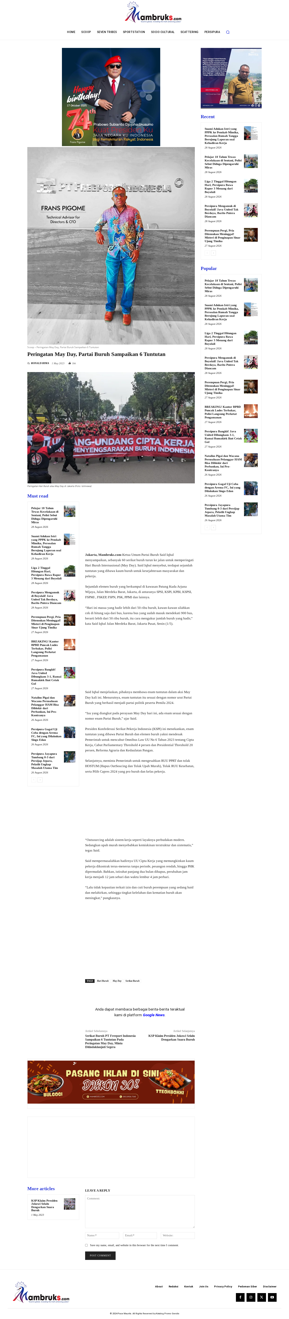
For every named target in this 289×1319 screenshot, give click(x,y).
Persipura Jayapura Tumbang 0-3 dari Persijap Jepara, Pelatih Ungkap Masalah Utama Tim (44, 760)
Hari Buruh (103, 981)
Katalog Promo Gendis (167, 1313)
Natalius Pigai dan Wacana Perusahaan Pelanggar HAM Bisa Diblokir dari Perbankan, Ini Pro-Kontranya (223, 463)
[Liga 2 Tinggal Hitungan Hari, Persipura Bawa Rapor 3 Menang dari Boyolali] (69, 571)
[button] (227, 32)
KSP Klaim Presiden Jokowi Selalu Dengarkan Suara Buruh (44, 1205)
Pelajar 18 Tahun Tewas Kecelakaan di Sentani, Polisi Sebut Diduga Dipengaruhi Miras (44, 515)
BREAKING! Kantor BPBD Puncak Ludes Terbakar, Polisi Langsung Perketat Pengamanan (45, 648)
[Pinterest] (182, 362)
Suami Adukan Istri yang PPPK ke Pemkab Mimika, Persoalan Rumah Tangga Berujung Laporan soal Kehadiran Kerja (222, 136)
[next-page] (40, 779)
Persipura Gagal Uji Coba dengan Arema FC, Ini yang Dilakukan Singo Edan (222, 487)
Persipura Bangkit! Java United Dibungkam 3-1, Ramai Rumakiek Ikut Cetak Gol (46, 676)
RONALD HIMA (40, 363)
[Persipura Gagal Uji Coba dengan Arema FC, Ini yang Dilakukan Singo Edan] (69, 732)
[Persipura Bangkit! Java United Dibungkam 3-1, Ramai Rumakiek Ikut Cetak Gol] (69, 672)
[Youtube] (272, 1297)
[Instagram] (251, 1297)
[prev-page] (33, 779)
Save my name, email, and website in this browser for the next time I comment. (134, 1245)
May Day (117, 981)
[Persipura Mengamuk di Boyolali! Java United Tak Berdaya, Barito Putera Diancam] (69, 595)
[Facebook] (164, 362)
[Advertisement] (140, 520)
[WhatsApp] (191, 362)
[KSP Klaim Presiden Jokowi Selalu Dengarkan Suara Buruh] (69, 1204)
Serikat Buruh (132, 981)
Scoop (30, 347)
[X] (173, 362)
